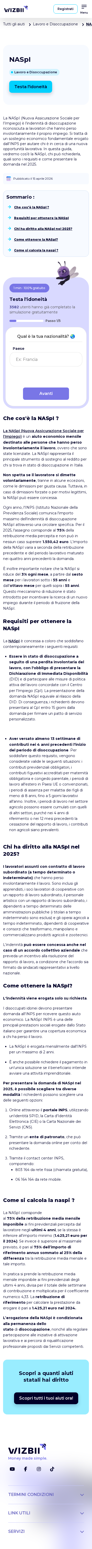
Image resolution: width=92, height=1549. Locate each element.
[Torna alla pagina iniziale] (16, 9)
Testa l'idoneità (30, 86)
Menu (84, 12)
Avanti (46, 393)
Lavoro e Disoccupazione (55, 24)
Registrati (65, 9)
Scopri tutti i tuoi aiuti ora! (46, 1398)
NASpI (14, 641)
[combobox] (46, 359)
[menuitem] (16, 9)
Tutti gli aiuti (14, 24)
